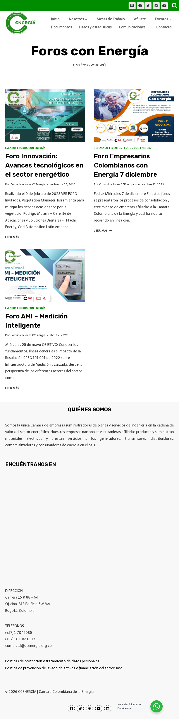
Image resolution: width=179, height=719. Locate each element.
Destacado (101, 147)
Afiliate (140, 19)
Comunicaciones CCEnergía (27, 184)
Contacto (164, 27)
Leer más (14, 237)
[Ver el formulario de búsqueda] (174, 5)
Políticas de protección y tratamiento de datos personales (52, 661)
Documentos (61, 27)
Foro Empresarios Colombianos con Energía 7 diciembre (125, 165)
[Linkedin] (156, 5)
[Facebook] (140, 5)
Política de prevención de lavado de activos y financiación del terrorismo (63, 668)
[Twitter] (148, 5)
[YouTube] (164, 5)
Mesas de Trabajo (111, 19)
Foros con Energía (32, 147)
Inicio (55, 19)
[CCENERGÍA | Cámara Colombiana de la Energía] (21, 23)
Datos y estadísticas (95, 27)
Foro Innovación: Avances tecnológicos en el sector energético (44, 165)
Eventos (11, 147)
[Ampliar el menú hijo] (78, 19)
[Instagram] (132, 5)
